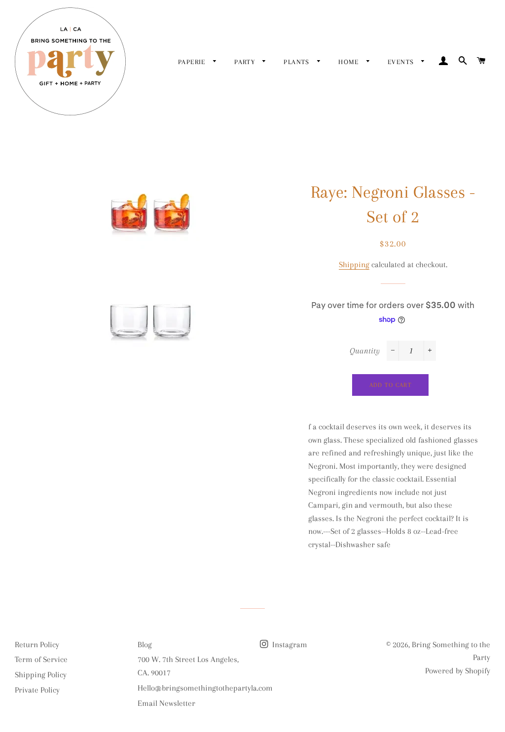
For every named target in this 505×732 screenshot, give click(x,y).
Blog (145, 644)
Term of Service (41, 659)
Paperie (193, 62)
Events (402, 62)
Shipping (354, 264)
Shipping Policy (41, 674)
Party (245, 62)
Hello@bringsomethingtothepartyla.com (205, 688)
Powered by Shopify (457, 670)
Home (349, 62)
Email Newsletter (166, 703)
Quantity (365, 350)
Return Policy (37, 644)
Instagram (288, 644)
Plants (298, 62)
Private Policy (37, 690)
